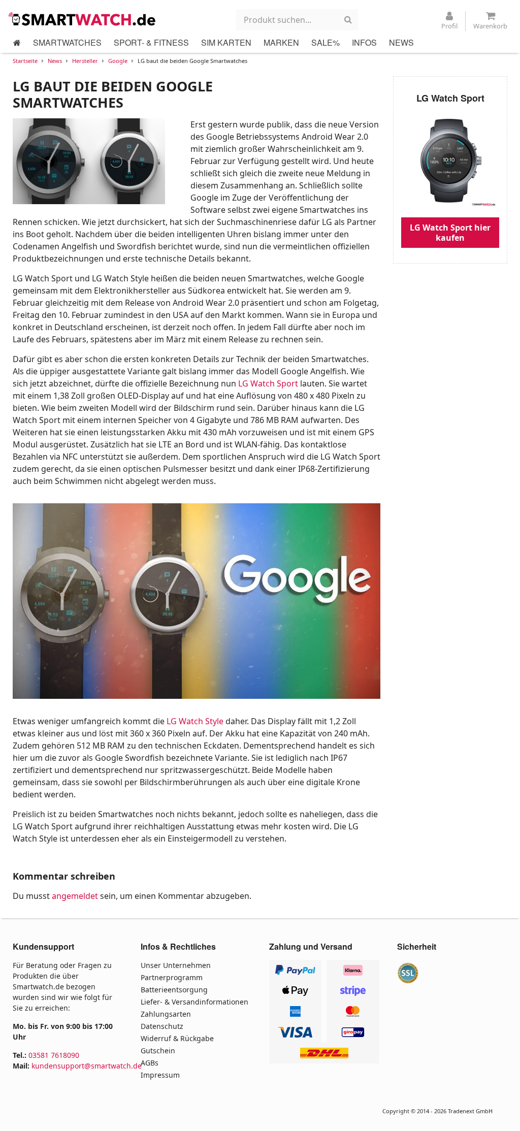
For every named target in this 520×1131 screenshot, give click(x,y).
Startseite (25, 60)
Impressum (160, 1075)
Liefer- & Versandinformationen (194, 1002)
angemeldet (75, 895)
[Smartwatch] (85, 18)
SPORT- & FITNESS (151, 42)
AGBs (149, 1063)
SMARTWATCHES (67, 42)
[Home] (17, 43)
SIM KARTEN (226, 42)
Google (117, 60)
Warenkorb (490, 25)
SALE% (325, 42)
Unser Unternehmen (176, 965)
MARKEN (281, 42)
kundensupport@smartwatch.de (86, 1066)
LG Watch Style (195, 721)
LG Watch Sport (268, 383)
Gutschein (158, 1050)
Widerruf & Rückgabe (177, 1038)
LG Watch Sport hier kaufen (450, 232)
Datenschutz (162, 1026)
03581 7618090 (53, 1055)
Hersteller (85, 60)
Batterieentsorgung (174, 989)
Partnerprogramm (172, 977)
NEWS (401, 42)
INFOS (364, 42)
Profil (449, 25)
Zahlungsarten (166, 1014)
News (55, 60)
